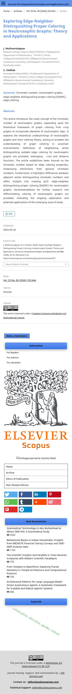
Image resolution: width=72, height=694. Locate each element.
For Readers (13, 352)
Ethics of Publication (17, 478)
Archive (10, 472)
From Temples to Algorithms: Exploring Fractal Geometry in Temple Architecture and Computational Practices (36, 570)
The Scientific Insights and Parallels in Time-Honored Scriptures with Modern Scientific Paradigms (36, 556)
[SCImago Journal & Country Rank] (36, 458)
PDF (10, 213)
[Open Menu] (3, 3)
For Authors (13, 357)
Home (6, 11)
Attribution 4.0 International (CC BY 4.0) (42, 664)
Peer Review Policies (17, 485)
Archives (18, 11)
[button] (11, 494)
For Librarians (13, 362)
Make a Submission (17, 335)
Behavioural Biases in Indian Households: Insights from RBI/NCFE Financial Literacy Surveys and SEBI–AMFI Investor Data (36, 543)
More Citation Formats (17, 264)
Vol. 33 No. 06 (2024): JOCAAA (40, 11)
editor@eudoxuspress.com (43, 681)
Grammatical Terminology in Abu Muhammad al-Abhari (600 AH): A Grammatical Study (34, 530)
